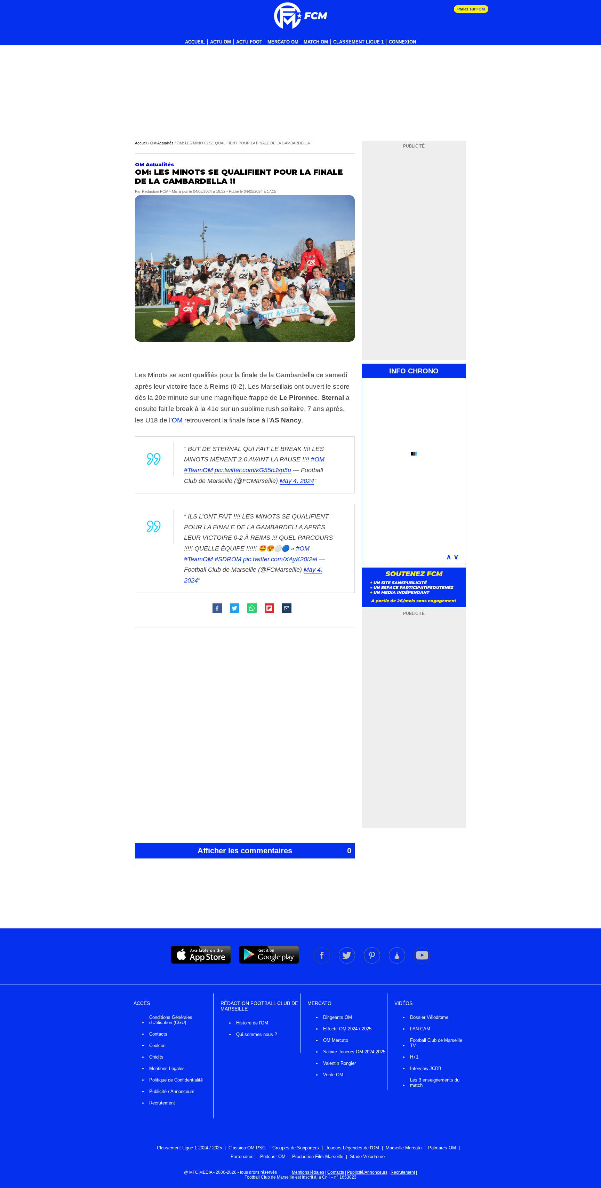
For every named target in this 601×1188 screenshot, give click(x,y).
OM (177, 420)
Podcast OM (273, 1156)
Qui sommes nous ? (256, 1034)
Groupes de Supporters (295, 1147)
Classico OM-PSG (247, 1147)
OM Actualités (162, 143)
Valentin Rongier (339, 1063)
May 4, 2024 (297, 480)
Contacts (158, 1034)
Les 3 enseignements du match (434, 1082)
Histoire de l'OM (252, 1022)
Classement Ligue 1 (358, 42)
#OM (317, 459)
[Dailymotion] (397, 962)
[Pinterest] (372, 962)
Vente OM (333, 1074)
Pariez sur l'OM (471, 9)
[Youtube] (422, 962)
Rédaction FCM (155, 191)
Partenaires (242, 1156)
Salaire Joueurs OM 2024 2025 (354, 1051)
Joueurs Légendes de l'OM (352, 1147)
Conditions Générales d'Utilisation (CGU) (170, 1020)
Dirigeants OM (337, 1017)
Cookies (157, 1045)
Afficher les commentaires (274, 850)
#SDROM (228, 559)
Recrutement (162, 1103)
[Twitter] (347, 962)
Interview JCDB (425, 1068)
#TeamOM (198, 470)
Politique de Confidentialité (176, 1080)
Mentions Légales (167, 1068)
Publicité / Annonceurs (171, 1091)
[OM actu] (300, 16)
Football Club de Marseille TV (436, 1043)
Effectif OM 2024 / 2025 (347, 1028)
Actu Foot (249, 42)
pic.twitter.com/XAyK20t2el (280, 559)
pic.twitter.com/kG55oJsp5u (253, 470)
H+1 (414, 1057)
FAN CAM (420, 1028)
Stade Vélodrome (367, 1156)
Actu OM (220, 42)
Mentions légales (308, 1172)
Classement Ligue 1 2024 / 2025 (189, 1147)
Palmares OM (442, 1147)
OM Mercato (335, 1040)
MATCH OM (316, 42)
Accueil (195, 42)
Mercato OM (282, 42)
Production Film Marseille (317, 1156)
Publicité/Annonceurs (367, 1172)
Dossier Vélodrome (429, 1017)
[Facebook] (322, 962)
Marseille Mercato (404, 1147)
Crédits (156, 1057)
